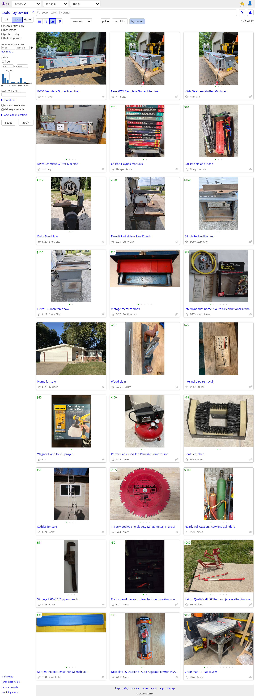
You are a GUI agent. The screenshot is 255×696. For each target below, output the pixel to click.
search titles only (14, 26)
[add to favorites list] (39, 97)
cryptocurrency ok (14, 105)
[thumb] (46, 21)
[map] (59, 21)
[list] (39, 21)
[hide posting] (103, 97)
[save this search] (250, 13)
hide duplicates (13, 38)
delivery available (14, 109)
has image (10, 30)
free (7, 61)
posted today (11, 34)
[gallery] (52, 21)
